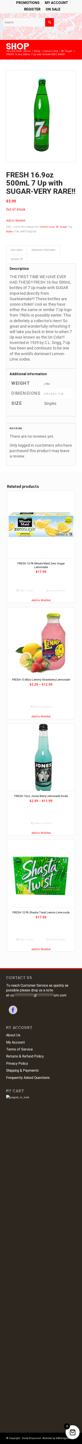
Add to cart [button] (26, 590)
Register (32, 9)
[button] (15, 220)
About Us (13, 1035)
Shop (17, 46)
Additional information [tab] (43, 250)
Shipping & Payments (22, 1070)
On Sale (53, 9)
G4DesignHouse (65, 1438)
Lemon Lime (47, 226)
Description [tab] (17, 250)
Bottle (9, 231)
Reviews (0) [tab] (17, 259)
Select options (42, 706)
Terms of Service (19, 1049)
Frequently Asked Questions (28, 1078)
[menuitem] (28, 3)
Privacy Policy (17, 1063)
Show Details (57, 590)
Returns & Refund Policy (25, 1056)
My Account (15, 1042)
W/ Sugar (61, 226)
